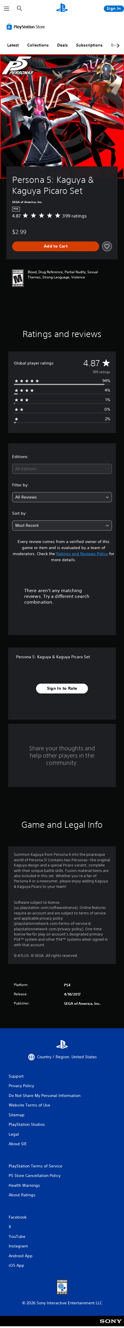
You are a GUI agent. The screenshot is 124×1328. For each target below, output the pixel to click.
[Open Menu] (6, 8)
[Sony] (111, 1325)
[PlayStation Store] (27, 26)
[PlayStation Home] (62, 8)
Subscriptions (89, 45)
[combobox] (62, 469)
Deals (62, 45)
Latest (13, 45)
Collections (38, 45)
